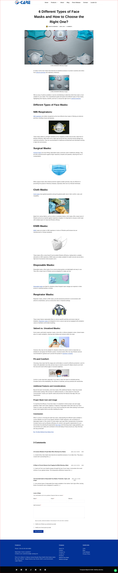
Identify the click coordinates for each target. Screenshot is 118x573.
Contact (85, 2)
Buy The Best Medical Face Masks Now (43, 432)
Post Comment (38, 531)
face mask (58, 425)
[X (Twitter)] (45, 569)
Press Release (76, 2)
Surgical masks (37, 152)
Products (53, 2)
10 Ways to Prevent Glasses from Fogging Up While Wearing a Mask (50, 465)
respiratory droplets (67, 353)
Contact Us (62, 552)
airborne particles (40, 72)
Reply (83, 451)
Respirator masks (43, 321)
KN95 (34, 230)
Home (46, 2)
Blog (68, 2)
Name (35, 498)
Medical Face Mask (64, 557)
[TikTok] (30, 569)
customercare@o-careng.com (30, 553)
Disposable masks (38, 286)
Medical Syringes (63, 559)
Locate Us (94, 2)
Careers (61, 550)
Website (70, 498)
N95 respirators (37, 116)
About (62, 2)
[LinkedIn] (26, 569)
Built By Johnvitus (98, 569)
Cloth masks (36, 194)
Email (52, 498)
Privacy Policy (86, 554)
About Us (61, 548)
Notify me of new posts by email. (43, 527)
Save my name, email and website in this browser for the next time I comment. (52, 520)
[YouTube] (21, 569)
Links (84, 548)
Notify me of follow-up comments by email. (45, 524)
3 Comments (69, 26)
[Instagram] (35, 569)
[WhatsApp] (16, 569)
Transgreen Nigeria (84, 569)
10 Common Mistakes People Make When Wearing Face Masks (49, 451)
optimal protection (76, 98)
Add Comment (37, 505)
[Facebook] (40, 569)
